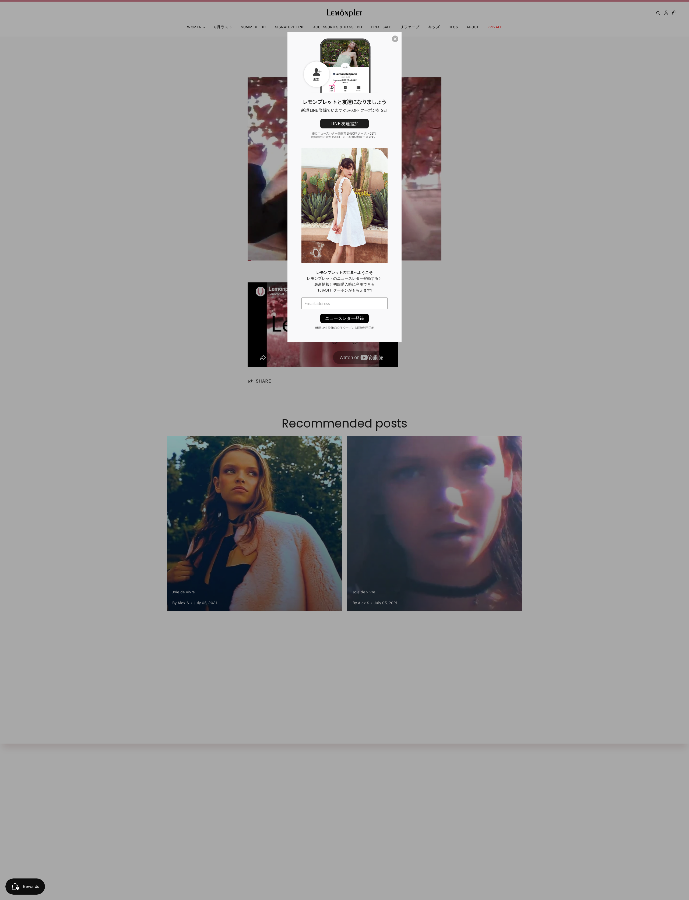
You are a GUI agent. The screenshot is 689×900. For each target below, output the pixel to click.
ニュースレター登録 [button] (344, 318)
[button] (395, 39)
